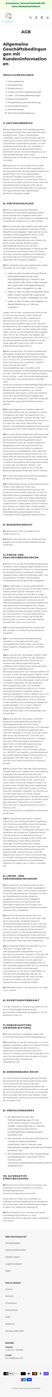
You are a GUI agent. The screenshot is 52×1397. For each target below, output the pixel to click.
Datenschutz (11, 1310)
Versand (9, 1296)
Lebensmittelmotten (15, 1250)
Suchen (9, 1289)
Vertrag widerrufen (14, 1331)
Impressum (11, 1303)
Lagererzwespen (13, 1264)
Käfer (8, 1271)
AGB (7, 1317)
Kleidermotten (12, 1257)
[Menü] (47, 17)
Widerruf (9, 1324)
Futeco (21, 1388)
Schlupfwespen (13, 1243)
